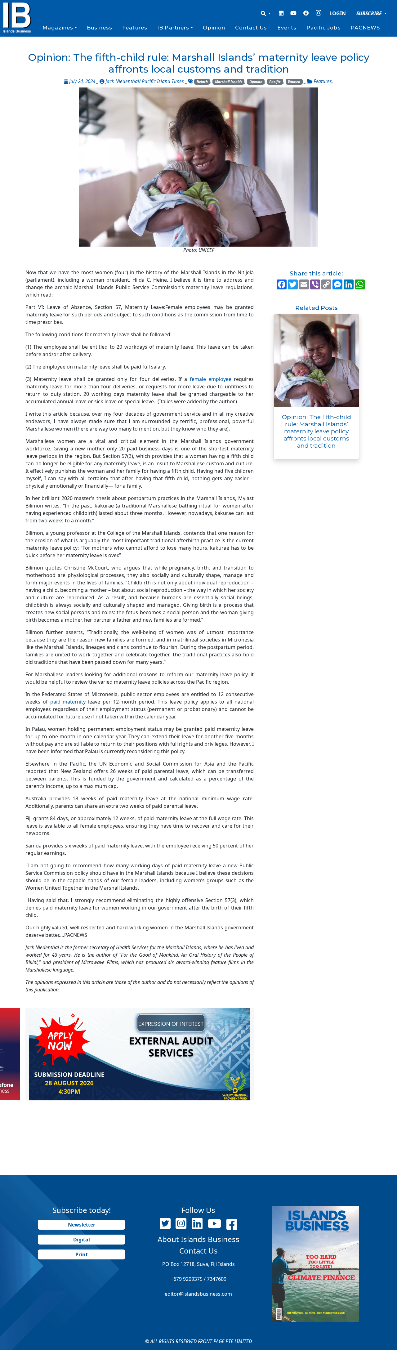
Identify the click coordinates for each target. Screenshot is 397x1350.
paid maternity (69, 701)
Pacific (275, 81)
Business (99, 28)
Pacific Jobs (323, 28)
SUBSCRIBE (369, 13)
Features (134, 28)
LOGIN (337, 13)
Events (287, 28)
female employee (210, 379)
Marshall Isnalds (228, 81)
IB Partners (173, 28)
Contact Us (251, 28)
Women (294, 81)
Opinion (214, 28)
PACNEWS (365, 28)
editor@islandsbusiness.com (198, 1293)
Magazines (57, 28)
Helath (202, 81)
